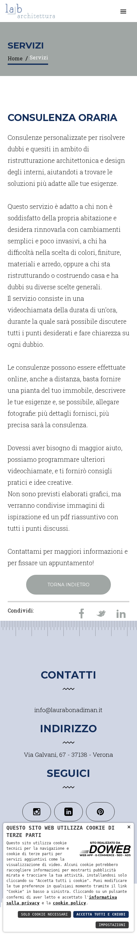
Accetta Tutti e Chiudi (101, 914)
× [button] (129, 826)
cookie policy (69, 903)
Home (15, 58)
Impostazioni (112, 925)
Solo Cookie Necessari (44, 914)
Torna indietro (68, 585)
